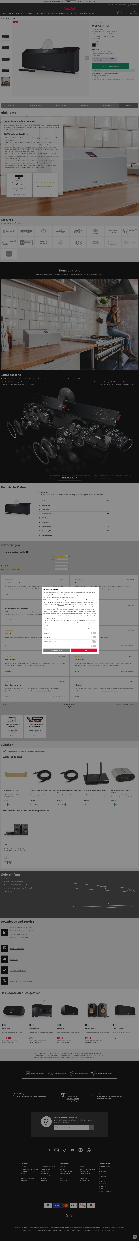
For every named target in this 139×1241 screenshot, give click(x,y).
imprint (45, 625)
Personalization (48, 641)
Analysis (46, 633)
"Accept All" (62, 611)
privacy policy (86, 622)
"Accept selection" (48, 618)
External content (49, 646)
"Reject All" (61, 604)
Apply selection (56, 650)
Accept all (84, 650)
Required (47, 629)
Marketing (47, 637)
